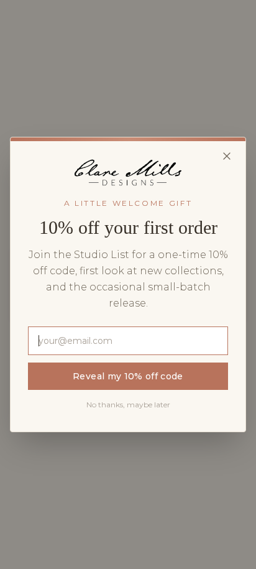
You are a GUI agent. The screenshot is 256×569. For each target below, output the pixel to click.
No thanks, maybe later (128, 404)
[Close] (227, 156)
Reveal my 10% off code (128, 376)
